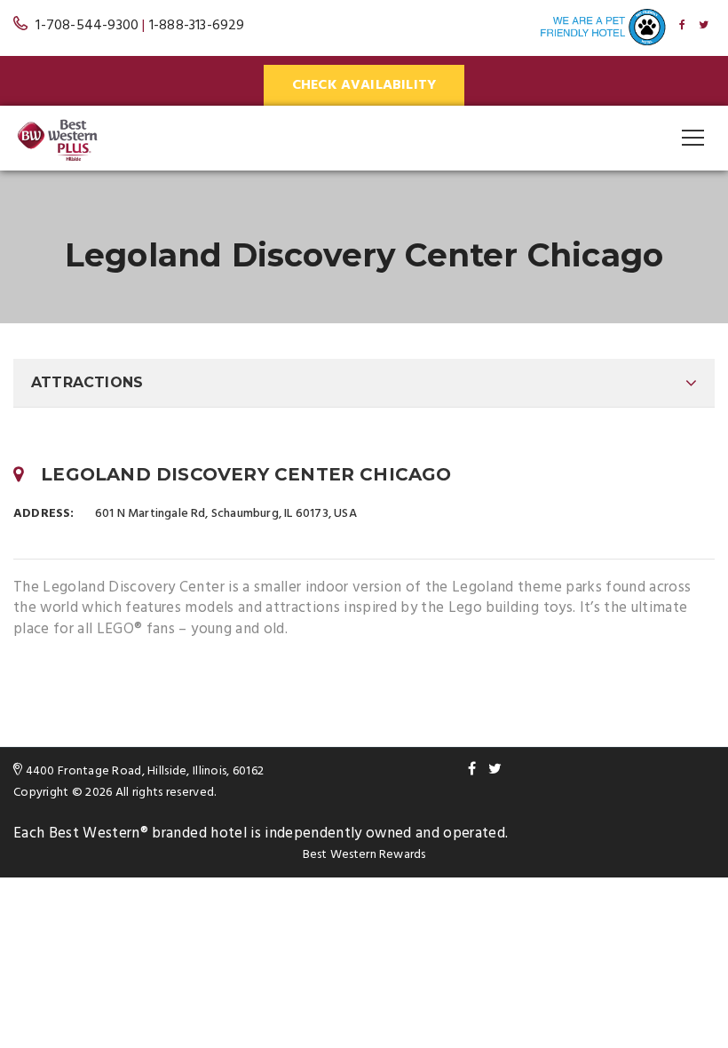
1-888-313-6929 (197, 25)
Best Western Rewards (364, 855)
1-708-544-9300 (87, 25)
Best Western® (98, 834)
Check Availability (364, 85)
